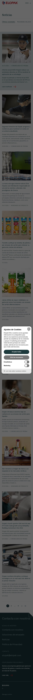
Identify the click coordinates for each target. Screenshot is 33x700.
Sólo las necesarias (16, 357)
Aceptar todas (16, 352)
